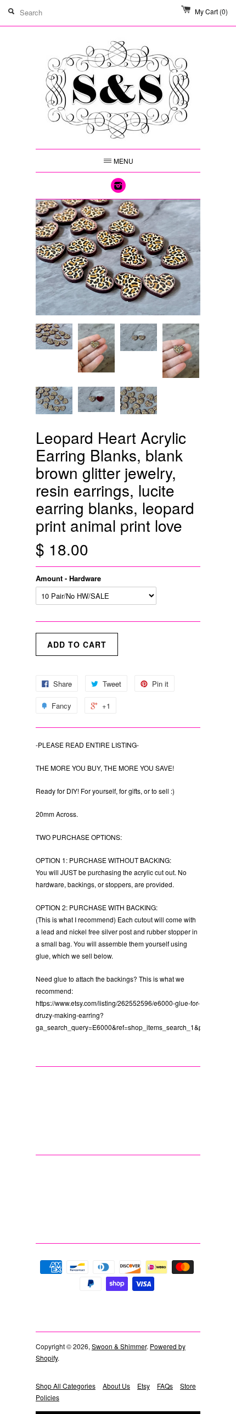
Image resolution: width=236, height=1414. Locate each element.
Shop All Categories (65, 1385)
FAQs (165, 1385)
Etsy (143, 1385)
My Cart (211, 11)
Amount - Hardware (68, 578)
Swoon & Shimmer (119, 1346)
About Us (116, 1385)
